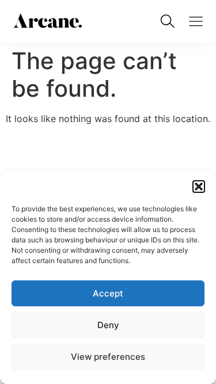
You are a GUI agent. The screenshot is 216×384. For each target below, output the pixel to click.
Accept (108, 293)
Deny (108, 325)
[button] (198, 186)
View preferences (108, 356)
